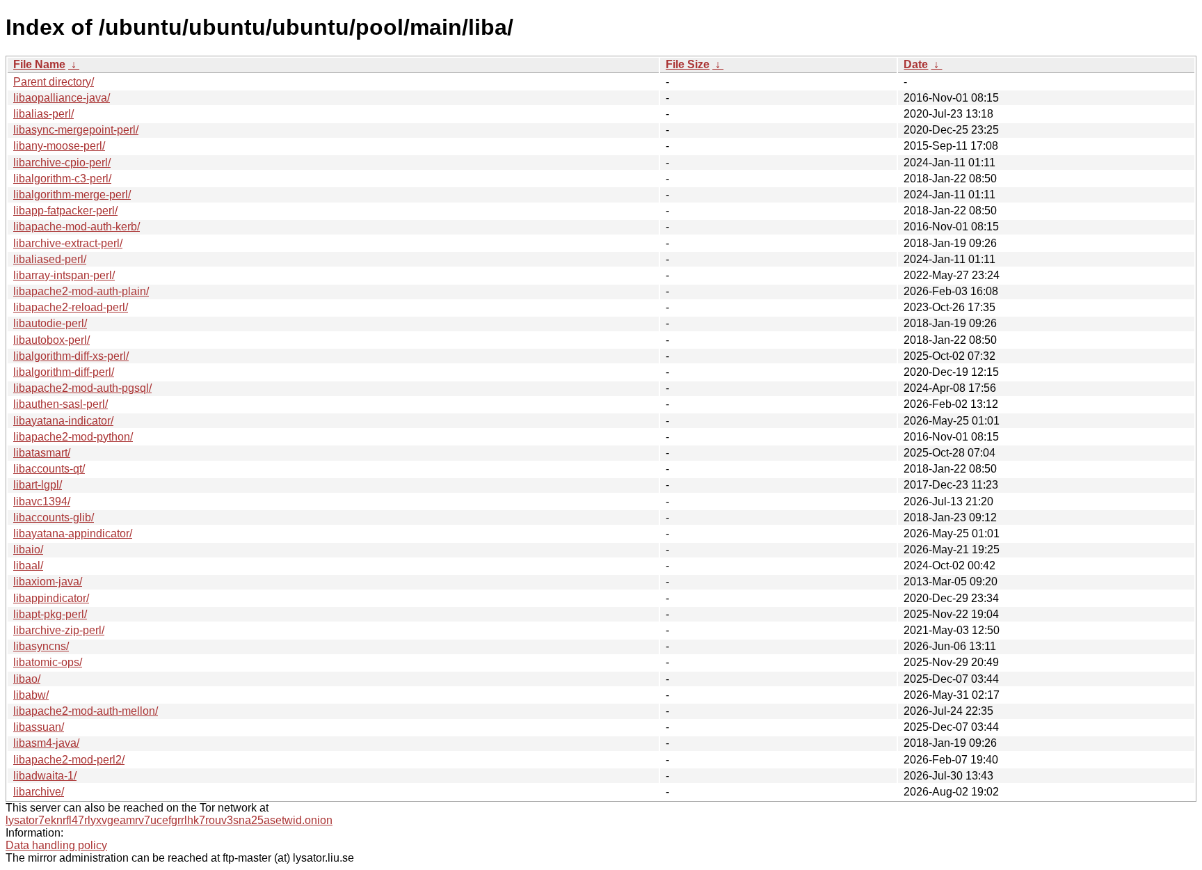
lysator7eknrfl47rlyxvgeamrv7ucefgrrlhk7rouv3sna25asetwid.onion (169, 820)
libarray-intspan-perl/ (64, 275)
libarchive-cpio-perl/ (62, 162)
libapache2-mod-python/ (73, 437)
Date (916, 64)
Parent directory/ (53, 82)
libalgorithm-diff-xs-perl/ (71, 356)
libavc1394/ (41, 501)
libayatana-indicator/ (63, 421)
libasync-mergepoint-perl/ (75, 130)
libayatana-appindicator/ (72, 533)
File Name (39, 64)
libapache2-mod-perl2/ (69, 760)
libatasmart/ (41, 453)
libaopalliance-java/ (61, 98)
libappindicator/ (51, 598)
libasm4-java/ (46, 743)
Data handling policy (56, 845)
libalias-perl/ (43, 114)
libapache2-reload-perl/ (70, 307)
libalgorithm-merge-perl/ (72, 194)
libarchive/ (38, 792)
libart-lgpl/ (37, 485)
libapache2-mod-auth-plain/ (81, 291)
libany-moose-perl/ (59, 146)
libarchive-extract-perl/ (67, 243)
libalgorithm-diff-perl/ (63, 372)
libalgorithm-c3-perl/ (62, 178)
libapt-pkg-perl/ (50, 614)
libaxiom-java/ (47, 581)
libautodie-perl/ (50, 323)
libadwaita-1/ (45, 776)
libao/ (26, 679)
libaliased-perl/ (49, 259)
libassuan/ (38, 727)
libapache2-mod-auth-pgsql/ (82, 388)
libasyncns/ (41, 646)
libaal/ (28, 565)
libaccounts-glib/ (53, 517)
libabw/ (31, 695)
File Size (688, 64)
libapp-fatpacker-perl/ (65, 210)
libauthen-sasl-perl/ (60, 404)
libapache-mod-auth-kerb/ (76, 226)
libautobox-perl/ (51, 340)
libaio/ (28, 549)
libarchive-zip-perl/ (58, 630)
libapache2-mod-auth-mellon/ (85, 711)
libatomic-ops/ (47, 662)
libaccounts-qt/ (49, 469)
